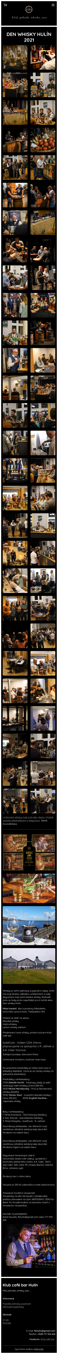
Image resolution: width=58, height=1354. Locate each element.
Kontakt (7, 1323)
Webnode (38, 1349)
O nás (6, 1320)
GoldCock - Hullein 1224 (17, 1042)
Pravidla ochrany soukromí (17, 1303)
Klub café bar (48, 1339)
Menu (53, 5)
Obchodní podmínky (13, 1306)
